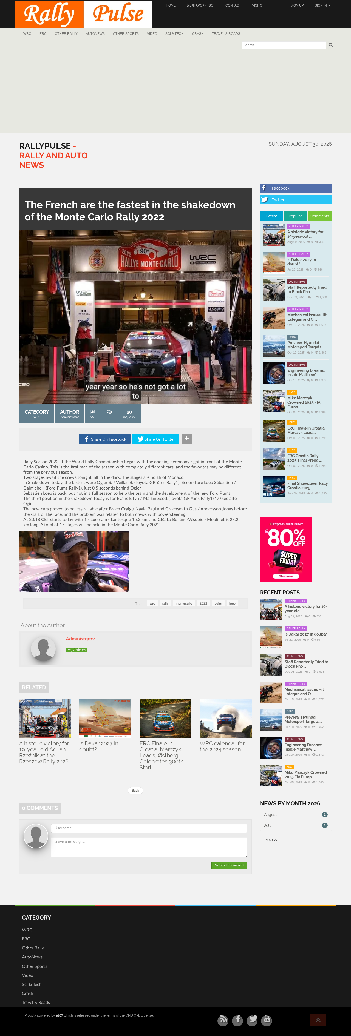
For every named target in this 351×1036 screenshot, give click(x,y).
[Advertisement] (175, 91)
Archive (271, 840)
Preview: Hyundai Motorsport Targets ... (306, 344)
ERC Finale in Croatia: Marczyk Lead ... (306, 430)
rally (165, 603)
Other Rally (66, 34)
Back (135, 790)
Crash (198, 34)
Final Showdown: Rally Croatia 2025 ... (307, 485)
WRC (27, 34)
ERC (43, 34)
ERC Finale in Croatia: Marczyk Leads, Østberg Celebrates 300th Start (162, 755)
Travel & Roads (226, 34)
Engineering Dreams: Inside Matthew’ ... (306, 372)
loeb (232, 603)
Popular (295, 216)
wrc (152, 603)
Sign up (297, 5)
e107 (59, 1015)
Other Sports (126, 34)
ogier (218, 603)
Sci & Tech (174, 34)
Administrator (70, 417)
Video (152, 34)
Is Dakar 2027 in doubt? (98, 746)
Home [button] (171, 5)
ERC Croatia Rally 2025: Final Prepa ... (304, 458)
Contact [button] (233, 5)
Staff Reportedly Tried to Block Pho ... (307, 289)
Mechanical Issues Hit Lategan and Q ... (307, 317)
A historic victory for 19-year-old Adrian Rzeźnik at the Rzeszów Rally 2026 (44, 752)
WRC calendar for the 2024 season (222, 746)
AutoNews (95, 34)
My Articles (76, 650)
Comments (319, 216)
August (295, 814)
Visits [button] (257, 5)
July (295, 825)
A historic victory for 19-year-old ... (305, 234)
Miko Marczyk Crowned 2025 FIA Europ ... (303, 402)
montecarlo (184, 603)
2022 (203, 603)
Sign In (321, 5)
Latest (271, 216)
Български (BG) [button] (200, 5)
